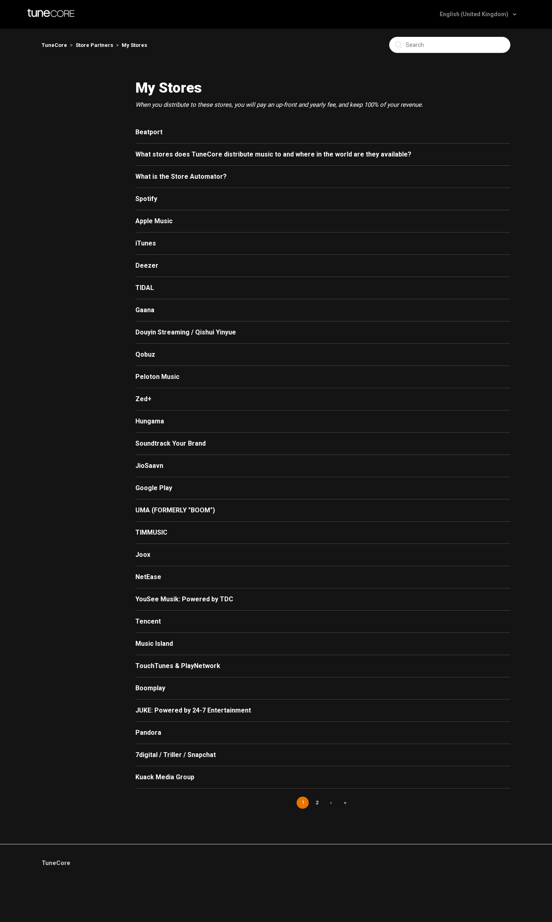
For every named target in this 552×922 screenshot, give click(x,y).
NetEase (148, 577)
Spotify (146, 199)
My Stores (134, 45)
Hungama (149, 421)
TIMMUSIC (151, 532)
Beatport (148, 132)
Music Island (154, 643)
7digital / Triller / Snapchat (175, 755)
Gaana (144, 310)
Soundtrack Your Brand (170, 443)
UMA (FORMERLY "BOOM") (175, 510)
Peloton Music (157, 377)
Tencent (148, 621)
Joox (142, 554)
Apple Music (154, 221)
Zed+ (143, 399)
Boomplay (150, 688)
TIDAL (144, 288)
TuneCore (54, 45)
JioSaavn (149, 465)
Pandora (148, 732)
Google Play (153, 488)
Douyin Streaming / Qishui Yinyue (185, 332)
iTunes (145, 243)
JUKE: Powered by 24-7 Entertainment (193, 710)
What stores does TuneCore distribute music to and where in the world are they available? (273, 154)
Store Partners (94, 45)
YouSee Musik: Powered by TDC (184, 599)
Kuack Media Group (164, 777)
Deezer (146, 265)
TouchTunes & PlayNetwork (177, 666)
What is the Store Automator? (181, 176)
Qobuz (145, 354)
